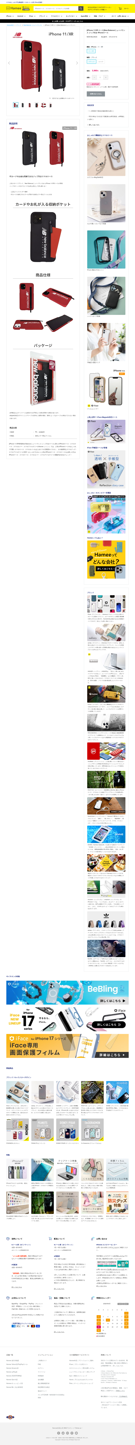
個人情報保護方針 (44, 1383)
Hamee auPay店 (11, 1372)
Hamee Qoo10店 (12, 1379)
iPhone (8, 16)
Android (20, 16)
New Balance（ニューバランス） (33, 25)
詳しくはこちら (17, 1287)
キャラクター (70, 16)
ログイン (41, 1368)
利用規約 (41, 1376)
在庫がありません (96, 94)
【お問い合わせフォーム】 (115, 1269)
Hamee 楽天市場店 (12, 1360)
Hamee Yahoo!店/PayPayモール (17, 1364)
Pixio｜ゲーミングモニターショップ (81, 1383)
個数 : (89, 77)
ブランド (42, 16)
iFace (31, 16)
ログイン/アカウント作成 (96, 9)
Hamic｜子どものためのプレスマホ (81, 1379)
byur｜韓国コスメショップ (78, 1376)
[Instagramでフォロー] (67, 1432)
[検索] (81, 8)
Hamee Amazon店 (12, 1368)
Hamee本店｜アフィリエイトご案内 (81, 1360)
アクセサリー (55, 16)
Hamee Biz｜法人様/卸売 (14, 1387)
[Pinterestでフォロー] (71, 1432)
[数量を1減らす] (94, 77)
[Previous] (9, 63)
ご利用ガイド (42, 1360)
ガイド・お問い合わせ (119, 16)
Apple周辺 (84, 16)
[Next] (77, 63)
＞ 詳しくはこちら (93, 125)
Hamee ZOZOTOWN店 (14, 1376)
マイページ (41, 1372)
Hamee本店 (10, 25)
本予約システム (119, 1256)
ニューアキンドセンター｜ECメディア (82, 1372)
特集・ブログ (98, 16)
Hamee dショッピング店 (14, 1383)
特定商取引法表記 (44, 1387)
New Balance (92, 37)
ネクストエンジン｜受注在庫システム (81, 1368)
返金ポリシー (42, 1391)
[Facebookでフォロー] (58, 1432)
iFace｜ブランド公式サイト (78, 1364)
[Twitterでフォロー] (63, 1432)
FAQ (39, 1364)
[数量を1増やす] (105, 77)
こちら (115, 1247)
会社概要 (41, 1379)
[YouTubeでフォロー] (76, 1432)
